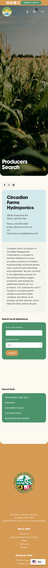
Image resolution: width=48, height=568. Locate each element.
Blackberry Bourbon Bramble (17, 418)
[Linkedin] (13, 185)
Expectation (10, 402)
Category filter (12, 339)
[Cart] (34, 11)
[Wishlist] (27, 11)
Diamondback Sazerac (14, 408)
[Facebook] (4, 185)
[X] (9, 185)
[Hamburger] (42, 11)
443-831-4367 (21, 223)
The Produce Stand (13, 413)
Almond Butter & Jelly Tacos (16, 397)
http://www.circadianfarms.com (22, 233)
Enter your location (14, 327)
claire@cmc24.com (22, 227)
